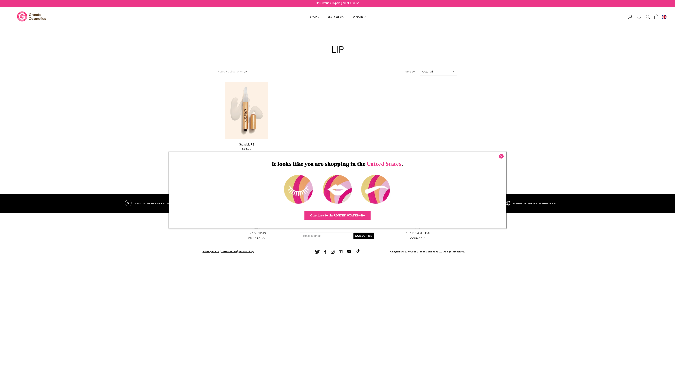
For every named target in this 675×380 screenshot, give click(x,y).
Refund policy (256, 238)
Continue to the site (337, 215)
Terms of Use (229, 251)
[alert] (438, 71)
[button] (656, 17)
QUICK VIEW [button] (246, 111)
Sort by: (410, 71)
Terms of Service (256, 233)
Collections (235, 71)
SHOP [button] (313, 16)
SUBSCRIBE (363, 235)
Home (222, 71)
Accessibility (246, 251)
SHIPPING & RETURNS (418, 233)
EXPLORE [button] (357, 16)
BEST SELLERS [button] (336, 16)
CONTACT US (418, 238)
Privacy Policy (210, 251)
